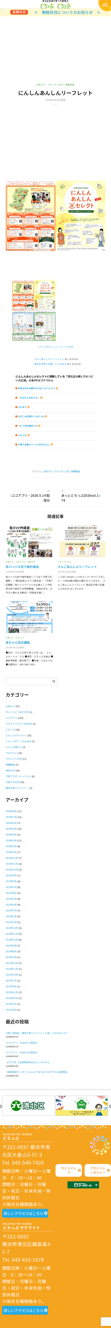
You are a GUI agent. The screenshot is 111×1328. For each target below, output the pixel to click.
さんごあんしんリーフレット (49, 359)
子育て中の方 (13, 782)
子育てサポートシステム (18, 776)
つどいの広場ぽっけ (27, 425)
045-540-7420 (28, 1162)
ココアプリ (11, 718)
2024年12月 (12, 928)
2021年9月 (11, 1009)
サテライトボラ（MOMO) (19, 723)
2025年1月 (11, 922)
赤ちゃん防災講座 (18, 642)
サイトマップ (68, 1170)
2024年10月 (12, 939)
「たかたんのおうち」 (29, 397)
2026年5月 (11, 828)
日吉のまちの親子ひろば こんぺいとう (36, 388)
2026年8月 (11, 811)
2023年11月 (12, 969)
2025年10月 (12, 869)
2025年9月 (11, 875)
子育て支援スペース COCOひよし (34, 444)
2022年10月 (12, 998)
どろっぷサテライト (16, 735)
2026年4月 (11, 834)
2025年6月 (11, 893)
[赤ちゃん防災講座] (29, 617)
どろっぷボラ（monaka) (18, 741)
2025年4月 (11, 904)
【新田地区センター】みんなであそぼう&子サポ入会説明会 (36, 1072)
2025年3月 (11, 910)
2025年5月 (11, 899)
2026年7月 (11, 817)
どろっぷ (19, 637)
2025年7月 (11, 887)
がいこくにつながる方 (17, 712)
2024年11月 (12, 934)
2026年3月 (11, 840)
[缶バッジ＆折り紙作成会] (29, 541)
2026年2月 (11, 846)
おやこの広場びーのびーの (31, 416)
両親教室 (69, 84)
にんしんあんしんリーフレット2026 (55, 346)
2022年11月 (12, 992)
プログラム (20, 562)
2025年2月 (11, 916)
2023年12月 (12, 963)
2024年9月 (11, 945)
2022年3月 (11, 1004)
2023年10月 (12, 974)
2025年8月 (11, 881)
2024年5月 (11, 957)
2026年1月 (11, 852)
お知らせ (41, 84)
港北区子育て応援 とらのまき (50, 364)
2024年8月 (11, 951)
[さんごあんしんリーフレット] (81, 541)
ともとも (22, 435)
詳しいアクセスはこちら (23, 1213)
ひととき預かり (14, 747)
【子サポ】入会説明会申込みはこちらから (28, 1062)
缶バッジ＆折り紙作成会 (22, 566)
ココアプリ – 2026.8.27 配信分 (21, 1042)
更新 (15, 571)
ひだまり (22, 407)
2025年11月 (12, 863)
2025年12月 (12, 858)
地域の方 (31, 562)
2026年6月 (11, 823)
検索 (54, 681)
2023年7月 (11, 980)
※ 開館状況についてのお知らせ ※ (67, 12)
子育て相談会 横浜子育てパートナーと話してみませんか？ (37, 1033)
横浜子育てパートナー (17, 788)
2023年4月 (11, 986)
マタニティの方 (55, 84)
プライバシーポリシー (97, 1170)
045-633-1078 (28, 1259)
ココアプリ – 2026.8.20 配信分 (21, 1052)
